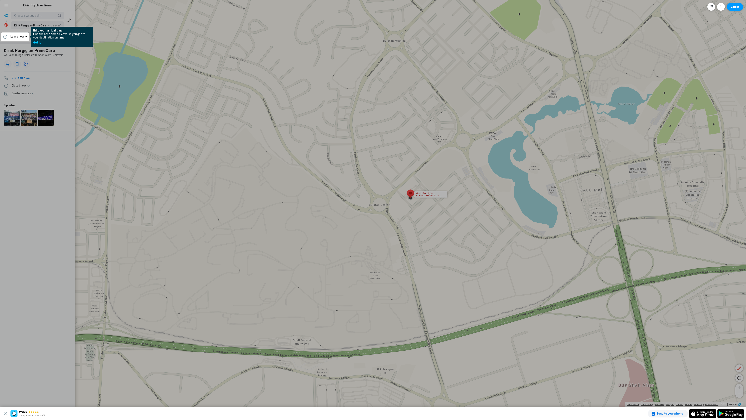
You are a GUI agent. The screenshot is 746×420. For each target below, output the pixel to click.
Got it (37, 42)
